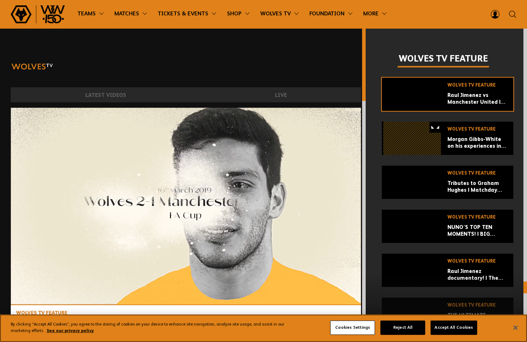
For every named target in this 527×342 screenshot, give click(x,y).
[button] (188, 208)
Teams (86, 14)
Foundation (327, 14)
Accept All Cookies (454, 328)
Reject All (402, 328)
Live (281, 95)
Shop (234, 14)
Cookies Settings (352, 328)
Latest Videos (105, 95)
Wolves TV (275, 14)
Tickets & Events (183, 14)
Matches (126, 14)
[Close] (515, 328)
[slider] (186, 280)
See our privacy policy (70, 331)
